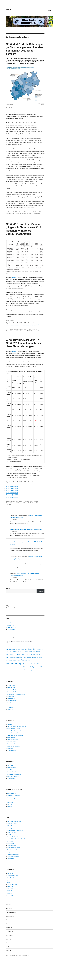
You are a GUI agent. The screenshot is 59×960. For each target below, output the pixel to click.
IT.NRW (14, 112)
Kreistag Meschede (27, 657)
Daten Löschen (10, 939)
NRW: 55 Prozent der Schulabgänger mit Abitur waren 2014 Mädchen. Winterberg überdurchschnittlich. (24, 229)
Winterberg (27, 669)
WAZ (7, 670)
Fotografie (26, 651)
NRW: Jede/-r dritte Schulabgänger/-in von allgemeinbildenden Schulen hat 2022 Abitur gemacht (25, 49)
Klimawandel (19, 657)
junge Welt (10, 886)
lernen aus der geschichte (13, 746)
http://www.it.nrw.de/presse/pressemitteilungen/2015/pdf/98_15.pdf (22, 325)
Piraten (29, 660)
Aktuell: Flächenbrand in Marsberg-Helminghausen (28, 529)
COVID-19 (40, 649)
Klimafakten (10, 826)
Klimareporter (10, 828)
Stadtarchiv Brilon (11, 750)
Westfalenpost (12, 670)
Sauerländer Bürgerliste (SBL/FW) (14, 667)
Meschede (35, 657)
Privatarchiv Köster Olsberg (14, 774)
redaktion (8, 211)
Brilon (22, 649)
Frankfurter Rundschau (13, 878)
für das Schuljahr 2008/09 (12, 497)
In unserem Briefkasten (33, 211)
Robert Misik (10, 703)
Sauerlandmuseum (28, 663)
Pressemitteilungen (10, 213)
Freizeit (8, 920)
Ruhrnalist (9, 804)
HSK (30, 654)
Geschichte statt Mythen (13, 733)
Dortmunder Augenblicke (13, 795)
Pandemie (24, 660)
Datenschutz (9, 931)
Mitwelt (9, 834)
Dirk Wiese (8, 651)
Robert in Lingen (11, 700)
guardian (9, 880)
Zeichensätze (10, 858)
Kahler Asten (38, 654)
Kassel (7, 657)
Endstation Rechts (11, 689)
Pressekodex (10, 841)
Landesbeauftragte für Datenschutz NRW (17, 830)
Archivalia (10, 724)
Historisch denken (11, 741)
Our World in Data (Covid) (14, 836)
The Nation (10, 895)
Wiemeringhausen (19, 670)
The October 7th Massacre (13, 850)
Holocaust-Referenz (12, 744)
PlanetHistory (10, 748)
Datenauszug (9, 935)
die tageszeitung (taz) (12, 875)
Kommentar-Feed (11, 627)
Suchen (8, 588)
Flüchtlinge (22, 651)
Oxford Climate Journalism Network (16, 839)
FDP (18, 651)
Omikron (14, 660)
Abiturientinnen (25, 213)
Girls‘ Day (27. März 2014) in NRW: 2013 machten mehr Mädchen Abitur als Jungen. (24, 343)
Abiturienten (18, 213)
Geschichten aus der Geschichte (15, 735)
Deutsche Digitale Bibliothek (14, 821)
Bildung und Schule (23, 211)
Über (7, 946)
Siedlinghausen (34, 667)
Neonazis (40, 657)
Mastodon (8, 950)
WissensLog (10, 707)
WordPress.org (11, 629)
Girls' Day (25, 502)
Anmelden (10, 623)
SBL (24, 667)
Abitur (17, 330)
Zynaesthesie (10, 709)
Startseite (8, 905)
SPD (40, 667)
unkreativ (9, 806)
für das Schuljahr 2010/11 (12, 492)
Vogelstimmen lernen (12, 852)
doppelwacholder (11, 767)
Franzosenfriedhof (11, 912)
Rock (23, 663)
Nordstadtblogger (11, 798)
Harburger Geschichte (12, 739)
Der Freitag (10, 873)
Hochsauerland (9, 654)
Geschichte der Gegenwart (13, 728)
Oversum (18, 660)
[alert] (25, 642)
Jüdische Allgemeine (12, 884)
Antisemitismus (12, 649)
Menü (50, 10)
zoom (9, 9)
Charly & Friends (11, 793)
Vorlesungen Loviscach (13, 854)
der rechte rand (11, 687)
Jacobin (9, 882)
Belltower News (11, 685)
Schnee (27, 667)
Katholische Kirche (13, 657)
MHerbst (9, 770)
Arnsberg (18, 649)
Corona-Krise (32, 649)
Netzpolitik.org (11, 698)
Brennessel (9, 908)
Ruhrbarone (10, 802)
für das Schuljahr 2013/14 (12, 486)
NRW (40, 211)
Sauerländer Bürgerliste (36, 663)
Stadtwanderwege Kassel (13, 847)
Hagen (34, 651)
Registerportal (10, 843)
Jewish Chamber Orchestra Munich (16, 694)
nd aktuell (9, 893)
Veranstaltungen (10, 943)
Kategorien (8, 605)
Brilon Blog (10, 765)
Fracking (30, 651)
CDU (26, 649)
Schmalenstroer (11, 778)
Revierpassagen (11, 800)
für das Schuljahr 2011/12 (12, 490)
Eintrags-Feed (10, 625)
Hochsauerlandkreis (21, 654)
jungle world (10, 888)
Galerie (8, 924)
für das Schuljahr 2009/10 (12, 495)
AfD (7, 649)
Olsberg (10, 660)
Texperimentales (11, 705)
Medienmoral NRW (12, 696)
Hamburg (38, 651)
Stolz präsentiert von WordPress (22, 955)
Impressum (9, 927)
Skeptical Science (11, 845)
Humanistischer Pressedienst (14, 692)
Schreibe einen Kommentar (37, 330)
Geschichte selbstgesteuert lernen (15, 731)
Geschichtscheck (11, 737)
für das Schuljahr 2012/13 (12, 488)
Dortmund (14, 651)
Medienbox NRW (11, 832)
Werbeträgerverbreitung (13, 856)
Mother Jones (10, 891)
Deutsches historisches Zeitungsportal (16, 726)
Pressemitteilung (35, 502)
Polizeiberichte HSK (12, 772)
